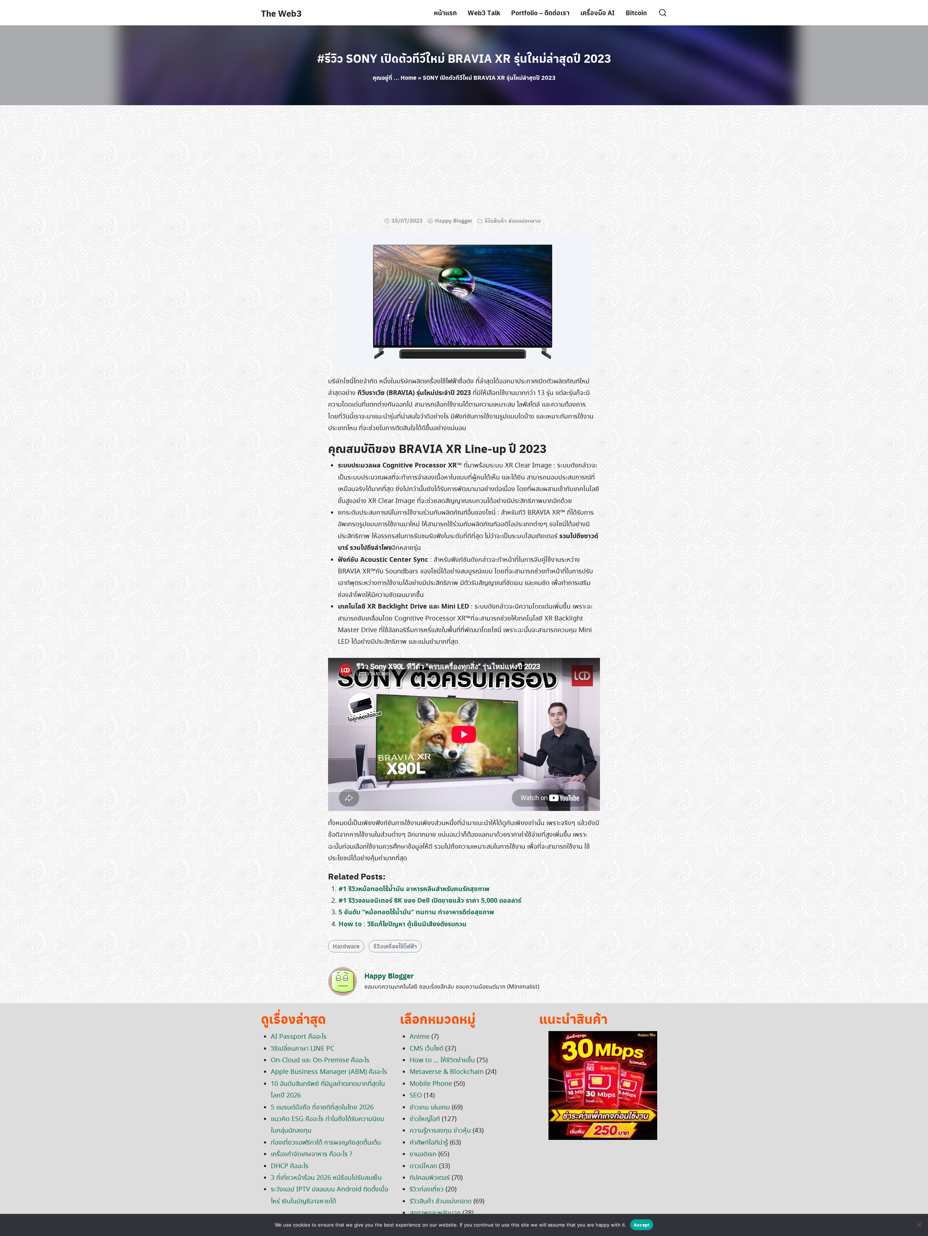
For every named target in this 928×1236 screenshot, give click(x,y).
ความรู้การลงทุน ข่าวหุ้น (440, 1131)
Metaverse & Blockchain (447, 1072)
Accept (642, 1224)
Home (409, 77)
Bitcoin (636, 12)
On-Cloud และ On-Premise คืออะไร (320, 1060)
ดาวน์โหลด (423, 1166)
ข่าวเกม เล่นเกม (430, 1107)
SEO (416, 1095)
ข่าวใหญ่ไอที (425, 1119)
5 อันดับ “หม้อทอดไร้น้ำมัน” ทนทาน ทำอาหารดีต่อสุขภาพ (416, 912)
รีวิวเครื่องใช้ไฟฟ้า (395, 946)
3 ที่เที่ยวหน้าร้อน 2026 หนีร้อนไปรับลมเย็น (326, 1178)
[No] (919, 1224)
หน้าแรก (445, 12)
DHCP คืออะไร (289, 1166)
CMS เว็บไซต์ (426, 1049)
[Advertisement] (464, 163)
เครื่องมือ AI (597, 12)
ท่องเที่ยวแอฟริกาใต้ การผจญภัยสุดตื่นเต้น (326, 1143)
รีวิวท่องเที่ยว (427, 1189)
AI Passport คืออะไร (299, 1037)
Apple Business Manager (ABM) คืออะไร (329, 1072)
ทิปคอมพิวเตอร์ (430, 1178)
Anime (420, 1037)
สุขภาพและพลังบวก (435, 1213)
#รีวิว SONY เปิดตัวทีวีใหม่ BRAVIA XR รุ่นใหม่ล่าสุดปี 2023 (464, 58)
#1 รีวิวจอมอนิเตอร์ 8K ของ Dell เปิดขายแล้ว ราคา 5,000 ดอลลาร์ (430, 901)
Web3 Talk (484, 12)
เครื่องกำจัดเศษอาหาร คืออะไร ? (311, 1154)
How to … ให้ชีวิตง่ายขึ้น (442, 1060)
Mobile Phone (431, 1084)
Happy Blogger (453, 220)
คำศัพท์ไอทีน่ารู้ (429, 1143)
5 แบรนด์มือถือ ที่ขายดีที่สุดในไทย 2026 (322, 1107)
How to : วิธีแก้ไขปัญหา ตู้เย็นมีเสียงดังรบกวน (403, 924)
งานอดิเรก (423, 1154)
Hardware (346, 946)
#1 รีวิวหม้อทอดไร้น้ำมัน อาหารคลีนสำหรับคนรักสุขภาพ (414, 889)
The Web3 (281, 13)
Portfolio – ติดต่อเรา (540, 12)
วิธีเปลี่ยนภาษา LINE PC (302, 1049)
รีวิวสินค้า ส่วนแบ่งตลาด (512, 220)
